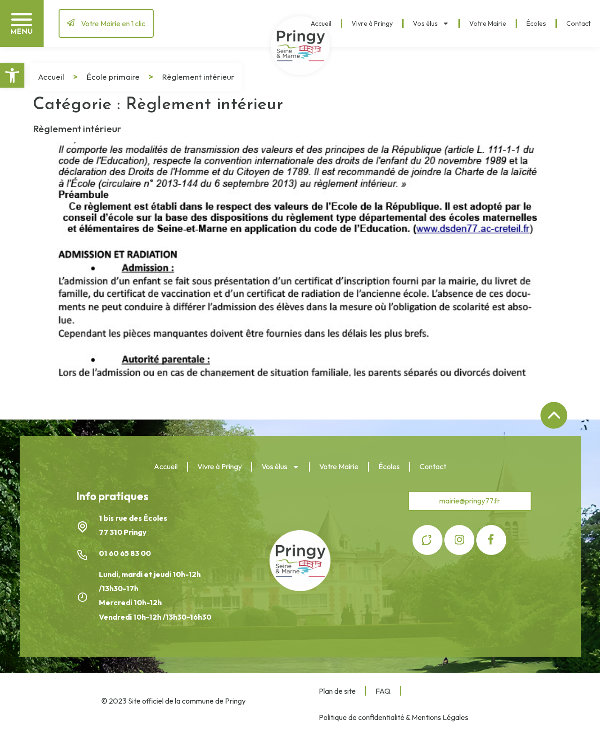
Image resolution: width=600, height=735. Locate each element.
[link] (12, 75)
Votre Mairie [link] (487, 23)
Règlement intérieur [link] (77, 128)
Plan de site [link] (337, 691)
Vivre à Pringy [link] (372, 23)
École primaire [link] (113, 77)
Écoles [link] (536, 23)
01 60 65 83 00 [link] (125, 553)
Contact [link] (578, 23)
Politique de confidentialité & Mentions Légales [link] (393, 717)
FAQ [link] (382, 691)
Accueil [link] (321, 23)
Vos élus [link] (425, 23)
